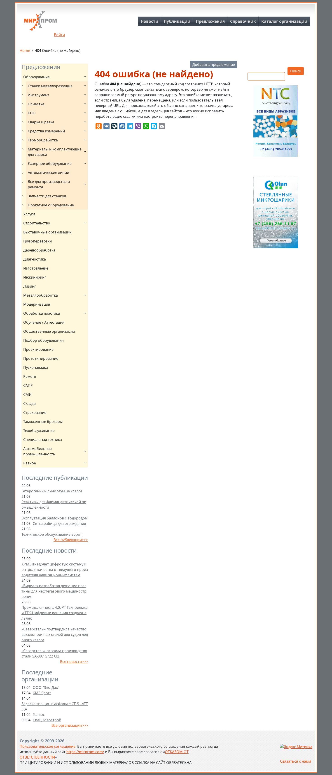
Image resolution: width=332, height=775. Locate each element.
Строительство (36, 223)
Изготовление (35, 268)
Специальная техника (42, 439)
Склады (29, 403)
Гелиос (39, 714)
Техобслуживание (39, 430)
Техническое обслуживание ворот (51, 534)
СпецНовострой (47, 719)
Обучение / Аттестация (43, 322)
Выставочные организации (47, 232)
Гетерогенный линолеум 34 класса (51, 491)
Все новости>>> (74, 661)
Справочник (243, 21)
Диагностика (34, 259)
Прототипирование (40, 358)
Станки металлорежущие (50, 85)
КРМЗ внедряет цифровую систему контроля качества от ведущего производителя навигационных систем (54, 569)
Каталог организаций (284, 21)
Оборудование (36, 76)
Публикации (177, 21)
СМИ (27, 394)
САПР (28, 385)
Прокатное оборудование (51, 205)
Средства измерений (46, 131)
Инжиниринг (34, 277)
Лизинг (29, 286)
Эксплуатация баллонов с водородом (54, 518)
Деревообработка (39, 250)
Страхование (34, 412)
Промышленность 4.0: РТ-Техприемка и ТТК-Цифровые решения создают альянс (54, 613)
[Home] (40, 22)
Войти (59, 34)
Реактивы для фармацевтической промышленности (53, 504)
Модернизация (36, 304)
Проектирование (38, 349)
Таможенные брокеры (43, 421)
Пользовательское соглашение (47, 746)
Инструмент (38, 94)
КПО (32, 113)
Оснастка (36, 103)
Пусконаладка (35, 367)
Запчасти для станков (47, 196)
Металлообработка (40, 295)
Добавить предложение (213, 64)
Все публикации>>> (71, 539)
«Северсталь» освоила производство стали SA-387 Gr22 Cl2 (54, 653)
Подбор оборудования (43, 340)
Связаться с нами (295, 761)
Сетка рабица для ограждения (59, 523)
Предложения (210, 21)
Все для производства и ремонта (49, 184)
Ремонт (30, 376)
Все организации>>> (69, 725)
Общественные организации (49, 331)
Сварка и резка (41, 122)
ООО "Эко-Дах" (46, 687)
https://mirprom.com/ (85, 751)
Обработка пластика (41, 313)
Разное (29, 463)
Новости (149, 21)
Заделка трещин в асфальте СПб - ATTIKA (54, 706)
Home (25, 50)
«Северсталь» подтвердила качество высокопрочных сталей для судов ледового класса (54, 634)
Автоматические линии (48, 172)
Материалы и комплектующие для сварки (55, 152)
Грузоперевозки (37, 241)
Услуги (29, 214)
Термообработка (43, 140)
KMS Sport (42, 692)
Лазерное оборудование (50, 163)
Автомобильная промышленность (39, 451)
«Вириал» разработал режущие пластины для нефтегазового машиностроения (54, 591)
